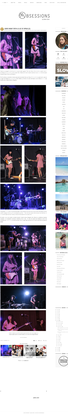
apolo (7, 30)
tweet (40, 340)
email (35, 340)
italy (64, 126)
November (60, 323)
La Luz (39, 72)
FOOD (46, 2)
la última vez (8, 220)
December (60, 321)
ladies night (26, 30)
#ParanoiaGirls (36, 71)
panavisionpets (37, 30)
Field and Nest (59, 258)
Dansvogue (59, 283)
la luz (22, 30)
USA (64, 108)
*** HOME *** (5, 2)
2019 (58, 315)
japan (63, 128)
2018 (58, 317)
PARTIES (32, 2)
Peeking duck (59, 262)
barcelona (10, 30)
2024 (58, 311)
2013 (58, 350)
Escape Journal (59, 270)
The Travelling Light (60, 274)
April (58, 341)
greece (63, 124)
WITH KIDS (52, 2)
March (59, 342)
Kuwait (63, 97)
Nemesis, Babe (59, 264)
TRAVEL (19, 2)
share (45, 340)
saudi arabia (64, 146)
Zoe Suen (58, 266)
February (59, 344)
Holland (64, 95)
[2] (4, 30)
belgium (64, 113)
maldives (64, 132)
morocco (64, 137)
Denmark (64, 93)
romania (64, 143)
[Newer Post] (0, 391)
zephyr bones (43, 30)
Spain (64, 102)
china (64, 115)
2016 (58, 320)
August (59, 334)
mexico (63, 135)
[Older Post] (46, 391)
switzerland (64, 148)
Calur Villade (59, 277)
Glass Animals (64, 230)
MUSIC (25, 2)
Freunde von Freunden (61, 254)
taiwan (63, 150)
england (64, 117)
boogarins (15, 30)
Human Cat (59, 279)
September (60, 326)
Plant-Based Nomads (61, 268)
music (32, 30)
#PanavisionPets (8, 72)
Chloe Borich (59, 272)
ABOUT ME (13, 2)
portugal (64, 141)
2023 (58, 312)
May (58, 339)
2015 (58, 347)
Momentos (59, 281)
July (58, 336)
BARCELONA (39, 2)
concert (19, 30)
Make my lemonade (60, 260)
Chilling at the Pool (64, 192)
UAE (64, 106)
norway (63, 139)
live (30, 30)
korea (63, 130)
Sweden (64, 104)
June (59, 337)
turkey (63, 152)
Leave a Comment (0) (4, 340)
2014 (58, 349)
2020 (58, 314)
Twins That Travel (60, 256)
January (59, 345)
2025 (58, 309)
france (63, 119)
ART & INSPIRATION (62, 2)
